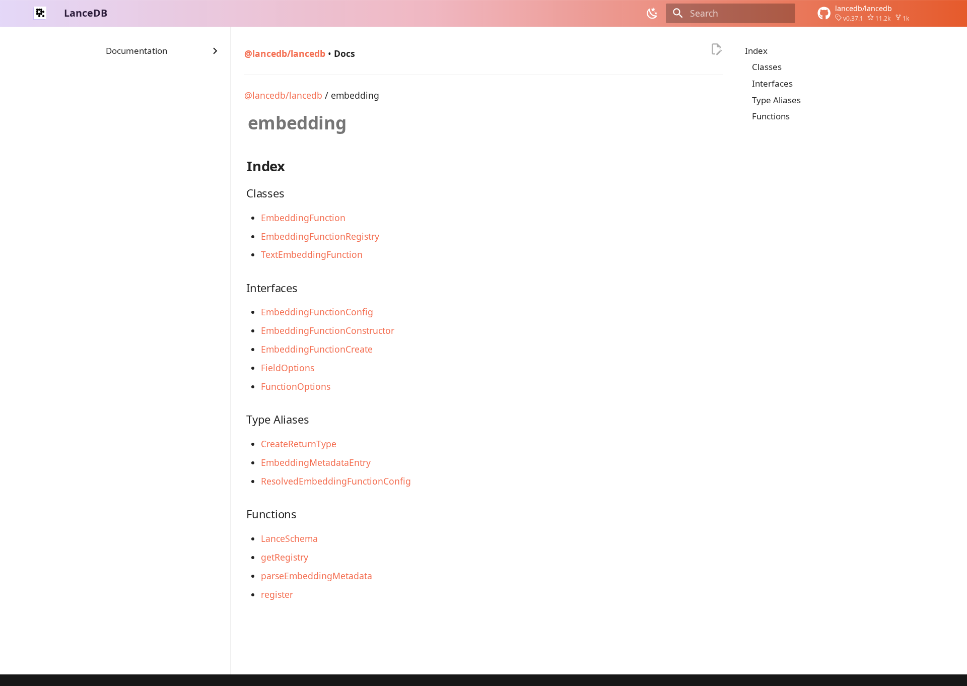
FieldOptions (287, 368)
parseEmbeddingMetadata (316, 576)
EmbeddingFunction (303, 218)
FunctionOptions (295, 386)
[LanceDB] (40, 13)
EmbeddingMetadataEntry (316, 462)
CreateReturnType (298, 444)
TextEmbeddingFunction (312, 254)
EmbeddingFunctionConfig (317, 312)
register (277, 594)
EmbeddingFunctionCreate (317, 349)
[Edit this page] (716, 49)
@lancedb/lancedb (283, 95)
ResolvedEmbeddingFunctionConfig (336, 481)
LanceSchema (289, 538)
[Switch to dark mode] (653, 13)
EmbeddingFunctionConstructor (327, 330)
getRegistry (284, 557)
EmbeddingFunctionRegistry (320, 236)
